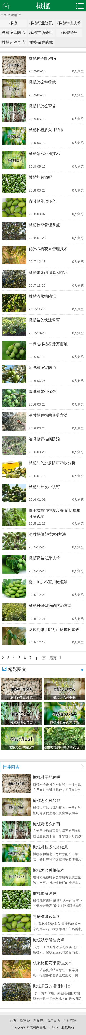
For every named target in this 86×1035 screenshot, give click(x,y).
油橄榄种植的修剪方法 (48, 415)
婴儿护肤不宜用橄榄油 (48, 582)
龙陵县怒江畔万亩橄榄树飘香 (54, 629)
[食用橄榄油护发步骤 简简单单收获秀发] (14, 517)
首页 (13, 1020)
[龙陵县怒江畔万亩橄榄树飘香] (14, 636)
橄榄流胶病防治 (42, 296)
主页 (3, 15)
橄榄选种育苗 (13, 42)
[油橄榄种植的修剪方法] (14, 421)
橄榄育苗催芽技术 (44, 558)
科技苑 (38, 1020)
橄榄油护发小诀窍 (44, 487)
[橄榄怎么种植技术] (14, 160)
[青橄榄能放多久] (14, 207)
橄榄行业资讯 (41, 23)
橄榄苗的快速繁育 (44, 320)
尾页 (53, 658)
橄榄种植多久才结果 (46, 130)
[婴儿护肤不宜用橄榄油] (14, 588)
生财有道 (70, 1020)
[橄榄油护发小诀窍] (14, 493)
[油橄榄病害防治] (14, 374)
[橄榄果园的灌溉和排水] (14, 279)
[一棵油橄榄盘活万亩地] (14, 350)
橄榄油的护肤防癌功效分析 (52, 463)
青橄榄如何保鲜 (42, 391)
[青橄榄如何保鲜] (14, 398)
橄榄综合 (69, 33)
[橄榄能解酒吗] (14, 183)
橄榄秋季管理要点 (44, 225)
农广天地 (53, 1020)
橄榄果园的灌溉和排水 (48, 272)
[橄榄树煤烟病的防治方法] (14, 612)
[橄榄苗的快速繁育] (14, 326)
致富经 (25, 1020)
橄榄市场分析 (41, 33)
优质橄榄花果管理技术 (48, 249)
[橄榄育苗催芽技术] (14, 564)
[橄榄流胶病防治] (14, 303)
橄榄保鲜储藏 (41, 42)
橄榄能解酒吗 (40, 177)
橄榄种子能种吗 (42, 58)
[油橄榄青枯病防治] (14, 445)
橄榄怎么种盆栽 (42, 82)
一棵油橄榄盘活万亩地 (48, 344)
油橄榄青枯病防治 (44, 439)
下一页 (40, 658)
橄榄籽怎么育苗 (42, 106)
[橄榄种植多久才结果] (14, 136)
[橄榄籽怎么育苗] (14, 112)
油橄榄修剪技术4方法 (47, 534)
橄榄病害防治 (13, 33)
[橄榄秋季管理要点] (14, 231)
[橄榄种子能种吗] (14, 65)
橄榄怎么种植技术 (44, 154)
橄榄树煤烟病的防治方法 (50, 605)
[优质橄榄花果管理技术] (14, 255)
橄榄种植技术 (69, 23)
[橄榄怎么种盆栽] (14, 88)
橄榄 (14, 15)
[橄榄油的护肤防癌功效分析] (14, 469)
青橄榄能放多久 (42, 201)
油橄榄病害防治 (42, 368)
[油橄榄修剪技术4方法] (14, 541)
